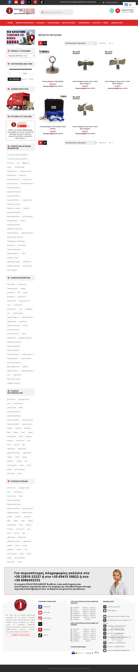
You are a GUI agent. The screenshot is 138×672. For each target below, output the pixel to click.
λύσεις (9, 444)
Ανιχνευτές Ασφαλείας (13, 196)
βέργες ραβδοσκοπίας (13, 366)
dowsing (23, 288)
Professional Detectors (13, 179)
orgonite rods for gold (13, 325)
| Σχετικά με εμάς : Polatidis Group (118, 616)
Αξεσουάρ (26, 208)
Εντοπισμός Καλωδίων (13, 224)
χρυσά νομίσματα (20, 469)
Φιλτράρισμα (14, 79)
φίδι (26, 461)
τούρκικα (19, 461)
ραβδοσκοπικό (27, 453)
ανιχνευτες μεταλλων (13, 424)
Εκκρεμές (22, 220)
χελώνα (29, 465)
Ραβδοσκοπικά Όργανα (13, 261)
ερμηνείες (28, 436)
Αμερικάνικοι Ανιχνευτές (14, 192)
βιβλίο (9, 432)
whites (24, 333)
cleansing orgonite (12, 288)
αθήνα (20, 407)
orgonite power (11, 321)
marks (9, 403)
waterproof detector (13, 333)
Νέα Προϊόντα (11, 245)
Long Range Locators (25, 171)
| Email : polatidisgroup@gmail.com (118, 650)
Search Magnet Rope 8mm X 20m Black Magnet (85, 127)
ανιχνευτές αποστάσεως (14, 411)
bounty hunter (22, 284)
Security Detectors (12, 183)
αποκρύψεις (27, 428)
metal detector (18, 305)
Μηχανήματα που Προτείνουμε (16, 241)
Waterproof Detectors (13, 187)
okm (8, 313)
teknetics (25, 325)
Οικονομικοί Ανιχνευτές (14, 249)
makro (9, 305)
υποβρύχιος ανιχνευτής (13, 383)
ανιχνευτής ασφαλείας (13, 346)
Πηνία (23, 253)
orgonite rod (22, 321)
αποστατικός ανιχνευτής (14, 362)
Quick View (53, 59)
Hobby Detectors (12, 171)
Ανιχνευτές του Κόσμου (13, 204)
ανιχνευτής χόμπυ (26, 358)
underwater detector (13, 329)
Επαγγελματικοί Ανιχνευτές (14, 229)
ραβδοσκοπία (17, 375)
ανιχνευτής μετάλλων (13, 350)
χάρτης (22, 465)
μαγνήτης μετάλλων (12, 371)
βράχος (16, 432)
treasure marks (11, 407)
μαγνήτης (25, 366)
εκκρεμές (30, 432)
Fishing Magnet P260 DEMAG (53, 81)
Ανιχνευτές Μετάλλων (13, 200)
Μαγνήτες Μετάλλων (13, 233)
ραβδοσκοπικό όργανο (13, 379)
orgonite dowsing (17, 313)
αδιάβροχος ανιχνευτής (25, 338)
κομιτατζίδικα (20, 440)
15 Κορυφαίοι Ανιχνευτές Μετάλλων (17, 154)
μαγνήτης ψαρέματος (27, 371)
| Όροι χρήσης (112, 610)
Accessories (10, 163)
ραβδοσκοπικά (22, 448)
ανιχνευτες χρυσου (27, 424)
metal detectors (18, 403)
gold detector (11, 296)
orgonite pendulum (27, 317)
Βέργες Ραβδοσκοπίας (13, 216)
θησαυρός (10, 440)
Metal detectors (11, 175)
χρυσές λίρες (11, 473)
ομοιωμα (16, 444)
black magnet (11, 284)
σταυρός (24, 457)
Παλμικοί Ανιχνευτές (13, 253)
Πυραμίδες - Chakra (12, 257)
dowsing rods (10, 292)
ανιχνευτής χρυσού (27, 354)
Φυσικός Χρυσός (27, 266)
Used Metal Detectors (27, 183)
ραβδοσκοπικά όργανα (13, 453)
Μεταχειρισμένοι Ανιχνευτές (15, 237)
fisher (19, 292)
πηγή (23, 444)
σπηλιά (17, 457)
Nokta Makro (29, 309)
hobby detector (11, 301)
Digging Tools (25, 163)
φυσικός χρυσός (12, 465)
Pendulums (22, 175)
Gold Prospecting (19, 167)
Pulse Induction (27, 179)
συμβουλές (10, 461)
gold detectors (11, 399)
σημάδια (9, 457)
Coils (18, 163)
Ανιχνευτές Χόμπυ (27, 200)
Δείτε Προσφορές (28, 216)
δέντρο (23, 432)
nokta (20, 309)
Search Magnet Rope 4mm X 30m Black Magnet (85, 82)
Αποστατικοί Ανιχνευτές (13, 212)
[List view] (45, 43)
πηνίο (8, 375)
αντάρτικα (18, 428)
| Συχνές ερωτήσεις (113, 607)
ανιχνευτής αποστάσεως (14, 342)
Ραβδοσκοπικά (11, 338)
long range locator (24, 301)
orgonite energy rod (13, 317)
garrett (25, 292)
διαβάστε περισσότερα (20, 635)
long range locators (23, 399)
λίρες (28, 440)
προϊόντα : (128, 12)
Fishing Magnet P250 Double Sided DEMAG (53, 127)
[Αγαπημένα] (111, 10)
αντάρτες (9, 428)
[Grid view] (40, 43)
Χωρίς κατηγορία (12, 270)
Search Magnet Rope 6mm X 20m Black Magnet (117, 82)
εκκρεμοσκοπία (11, 436)
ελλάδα (21, 436)
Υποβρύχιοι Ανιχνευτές (13, 266)
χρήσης (9, 469)
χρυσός (20, 473)
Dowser (9, 167)
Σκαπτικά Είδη (27, 261)
